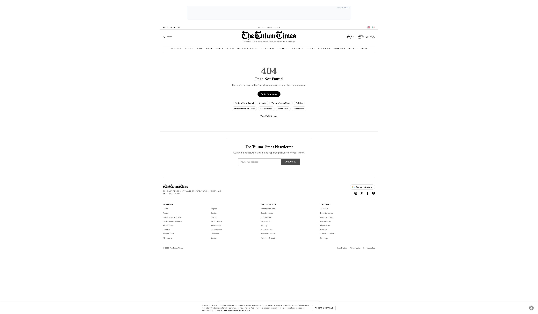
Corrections (325, 221)
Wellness (352, 49)
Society (219, 49)
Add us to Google (364, 187)
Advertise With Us (171, 27)
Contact (323, 229)
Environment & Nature (247, 49)
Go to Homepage (269, 94)
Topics (199, 49)
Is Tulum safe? (267, 229)
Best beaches (267, 213)
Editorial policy (326, 213)
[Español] (373, 27)
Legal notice (342, 248)
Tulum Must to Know (281, 103)
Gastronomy (324, 49)
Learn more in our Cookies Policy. (236, 310)
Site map (324, 238)
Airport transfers (268, 234)
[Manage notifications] (531, 308)
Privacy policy (355, 248)
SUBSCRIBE (290, 162)
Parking (264, 225)
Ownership (325, 225)
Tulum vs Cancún (268, 238)
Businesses (297, 49)
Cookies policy (369, 248)
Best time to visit (268, 209)
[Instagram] (355, 193)
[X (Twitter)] (361, 193)
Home (165, 209)
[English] (368, 27)
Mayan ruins (266, 221)
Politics (230, 49)
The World (167, 238)
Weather (189, 49)
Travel (209, 49)
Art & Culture (267, 49)
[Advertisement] (269, 13)
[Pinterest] (373, 193)
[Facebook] (367, 193)
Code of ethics (326, 217)
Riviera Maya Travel (244, 103)
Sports (363, 49)
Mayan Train (339, 49)
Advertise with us (327, 234)
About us (324, 209)
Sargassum (176, 49)
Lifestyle (310, 49)
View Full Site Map (269, 116)
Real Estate (283, 49)
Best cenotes (266, 217)
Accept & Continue (324, 308)
